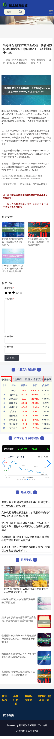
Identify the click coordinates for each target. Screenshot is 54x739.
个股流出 (38, 379)
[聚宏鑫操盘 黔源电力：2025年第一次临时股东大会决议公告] (44, 658)
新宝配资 (4, 698)
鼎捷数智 (13, 407)
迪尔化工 (13, 415)
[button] (4, 463)
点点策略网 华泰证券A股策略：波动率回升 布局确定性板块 (18, 673)
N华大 (13, 390)
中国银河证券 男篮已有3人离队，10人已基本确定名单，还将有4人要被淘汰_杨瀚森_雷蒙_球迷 (26, 526)
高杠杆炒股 (15, 700)
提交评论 (11, 358)
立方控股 (13, 428)
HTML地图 (42, 725)
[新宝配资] (15, 4)
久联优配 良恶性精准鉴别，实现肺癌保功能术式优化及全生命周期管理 (26, 514)
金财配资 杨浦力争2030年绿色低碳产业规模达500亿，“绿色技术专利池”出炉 (19, 638)
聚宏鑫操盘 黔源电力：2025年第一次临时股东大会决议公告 (19, 655)
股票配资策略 (28, 698)
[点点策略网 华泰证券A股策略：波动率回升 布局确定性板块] (39, 229)
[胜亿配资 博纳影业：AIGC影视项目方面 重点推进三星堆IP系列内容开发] (26, 576)
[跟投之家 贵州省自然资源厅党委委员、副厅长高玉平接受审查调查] (44, 621)
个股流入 (27, 379)
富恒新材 (13, 398)
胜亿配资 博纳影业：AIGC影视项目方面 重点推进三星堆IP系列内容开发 (25, 538)
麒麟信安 (13, 402)
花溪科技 (13, 394)
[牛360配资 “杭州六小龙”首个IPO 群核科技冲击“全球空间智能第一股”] (13, 255)
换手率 (47, 379)
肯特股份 (13, 419)
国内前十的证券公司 (44, 698)
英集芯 (13, 411)
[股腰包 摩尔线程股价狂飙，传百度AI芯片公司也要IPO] (13, 229)
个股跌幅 (17, 379)
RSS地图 (32, 725)
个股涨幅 (6, 379)
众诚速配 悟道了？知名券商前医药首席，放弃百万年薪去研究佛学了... (26, 548)
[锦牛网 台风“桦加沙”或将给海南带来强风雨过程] (44, 603)
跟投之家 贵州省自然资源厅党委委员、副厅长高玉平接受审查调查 (19, 619)
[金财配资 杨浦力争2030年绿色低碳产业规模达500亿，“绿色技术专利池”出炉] (44, 639)
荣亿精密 (13, 423)
